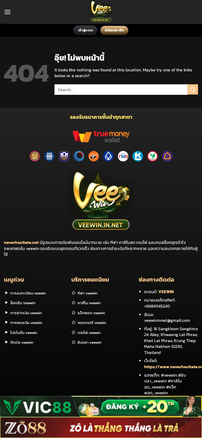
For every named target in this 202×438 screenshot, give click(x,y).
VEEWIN (166, 291)
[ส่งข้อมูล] (193, 89)
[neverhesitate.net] (101, 12)
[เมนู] (7, 12)
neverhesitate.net (21, 242)
